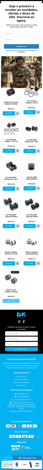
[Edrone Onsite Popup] (21, 235)
